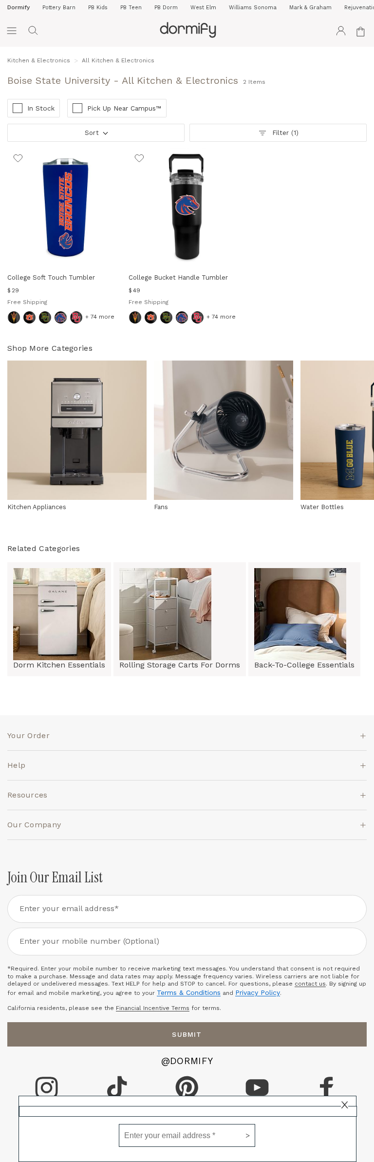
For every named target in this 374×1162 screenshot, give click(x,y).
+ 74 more (99, 316)
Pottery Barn (58, 7)
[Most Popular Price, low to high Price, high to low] (95, 136)
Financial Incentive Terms (152, 1008)
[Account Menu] (341, 31)
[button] (33, 31)
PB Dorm (166, 7)
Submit (187, 1034)
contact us (310, 983)
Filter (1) (285, 132)
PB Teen (131, 7)
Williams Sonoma (253, 7)
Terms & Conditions (189, 992)
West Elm (203, 7)
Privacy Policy (257, 992)
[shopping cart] (362, 31)
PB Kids (98, 7)
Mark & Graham (310, 7)
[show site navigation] (12, 31)
